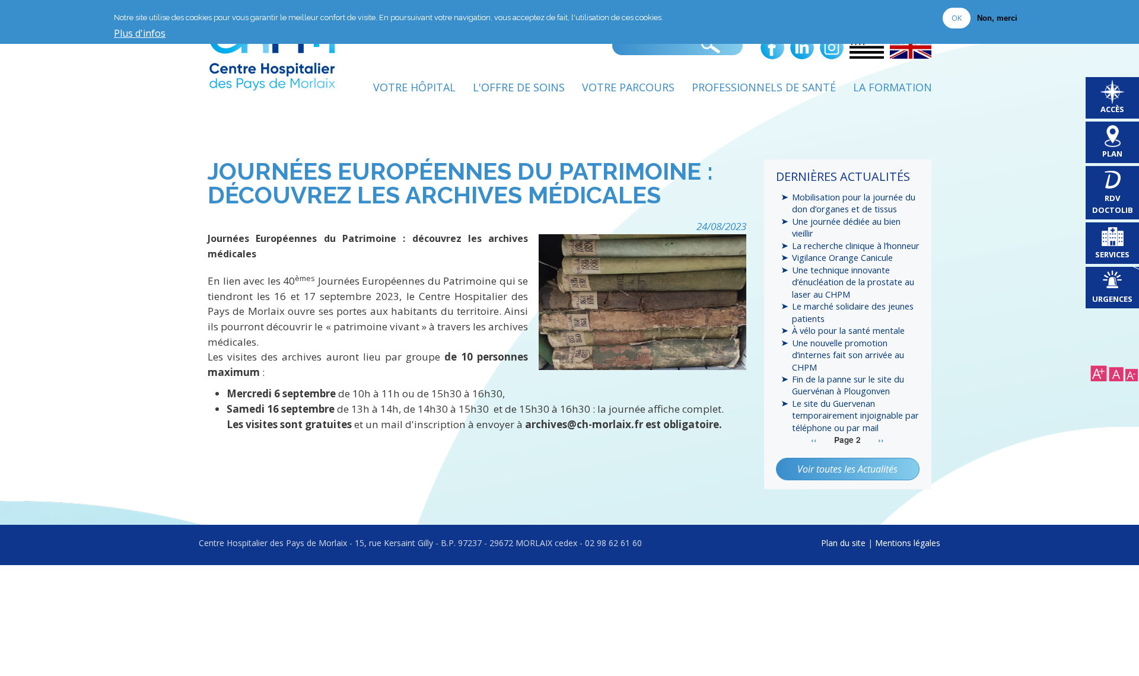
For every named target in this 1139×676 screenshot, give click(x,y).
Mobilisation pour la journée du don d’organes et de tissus (853, 203)
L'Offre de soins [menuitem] (519, 87)
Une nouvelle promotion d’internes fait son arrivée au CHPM (848, 355)
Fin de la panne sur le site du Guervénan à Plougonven (848, 385)
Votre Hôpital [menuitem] (414, 87)
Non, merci (997, 18)
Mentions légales (907, 543)
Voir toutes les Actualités (847, 469)
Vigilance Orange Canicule (842, 257)
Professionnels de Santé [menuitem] (764, 87)
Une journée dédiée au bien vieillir (846, 227)
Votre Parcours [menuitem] (628, 87)
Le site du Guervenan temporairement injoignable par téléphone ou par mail (855, 415)
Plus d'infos (140, 34)
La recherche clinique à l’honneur (856, 245)
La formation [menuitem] (892, 87)
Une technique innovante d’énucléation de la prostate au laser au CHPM (853, 282)
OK (957, 17)
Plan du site (843, 543)
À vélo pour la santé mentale (848, 330)
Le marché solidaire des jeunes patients (853, 312)
